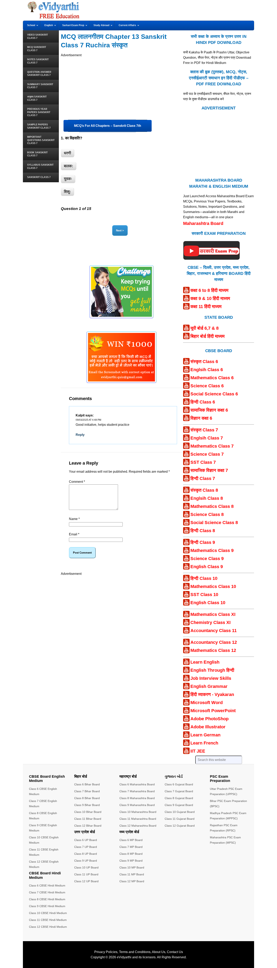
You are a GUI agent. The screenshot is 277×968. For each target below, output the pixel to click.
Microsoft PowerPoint (213, 710)
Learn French (204, 743)
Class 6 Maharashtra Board (137, 784)
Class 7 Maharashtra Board (137, 791)
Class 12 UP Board (86, 881)
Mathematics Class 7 (212, 446)
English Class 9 (206, 566)
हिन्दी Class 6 (202, 402)
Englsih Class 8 (206, 498)
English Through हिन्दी (212, 670)
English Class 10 (207, 602)
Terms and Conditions (134, 952)
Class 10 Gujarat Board (180, 811)
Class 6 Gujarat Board (179, 784)
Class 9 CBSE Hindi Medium (47, 906)
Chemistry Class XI (210, 622)
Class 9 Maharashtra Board (137, 805)
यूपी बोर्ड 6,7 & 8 (204, 328)
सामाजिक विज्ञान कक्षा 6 (209, 410)
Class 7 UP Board (85, 846)
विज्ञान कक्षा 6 (201, 418)
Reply (80, 434)
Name (74, 519)
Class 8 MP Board (131, 853)
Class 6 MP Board (131, 840)
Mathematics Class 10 (213, 586)
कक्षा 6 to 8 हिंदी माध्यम (209, 290)
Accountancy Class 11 (213, 630)
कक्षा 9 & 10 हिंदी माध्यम (210, 298)
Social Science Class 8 (214, 522)
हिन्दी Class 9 (202, 542)
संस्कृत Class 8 (204, 490)
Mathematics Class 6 (212, 377)
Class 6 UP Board (85, 840)
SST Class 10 (204, 594)
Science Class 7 (207, 454)
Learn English (204, 662)
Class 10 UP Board (86, 867)
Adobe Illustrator (207, 726)
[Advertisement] (121, 86)
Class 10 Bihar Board (87, 811)
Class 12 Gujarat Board (180, 825)
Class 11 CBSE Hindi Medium (48, 919)
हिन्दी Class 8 (202, 530)
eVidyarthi (124, 957)
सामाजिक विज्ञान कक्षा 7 (209, 470)
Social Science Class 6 (214, 393)
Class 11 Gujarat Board (179, 818)
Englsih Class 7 (206, 438)
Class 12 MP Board (131, 881)
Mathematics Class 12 (213, 650)
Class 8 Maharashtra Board (137, 798)
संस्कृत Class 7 (204, 429)
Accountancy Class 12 (213, 642)
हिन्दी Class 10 (203, 578)
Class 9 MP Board (131, 860)
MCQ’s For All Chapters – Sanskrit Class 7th (107, 125)
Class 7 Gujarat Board (179, 791)
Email (74, 534)
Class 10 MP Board (131, 867)
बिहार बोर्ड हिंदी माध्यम (207, 336)
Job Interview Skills (210, 678)
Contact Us (175, 952)
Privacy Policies (105, 952)
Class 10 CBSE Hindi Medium (48, 913)
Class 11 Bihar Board (87, 818)
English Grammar (209, 686)
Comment (77, 481)
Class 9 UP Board (85, 860)
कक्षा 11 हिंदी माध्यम (205, 306)
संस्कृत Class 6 (204, 361)
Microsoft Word (206, 702)
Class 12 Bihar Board (87, 825)
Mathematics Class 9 (212, 550)
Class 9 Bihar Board (87, 805)
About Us (158, 952)
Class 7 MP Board (131, 846)
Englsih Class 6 (206, 369)
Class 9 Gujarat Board (179, 805)
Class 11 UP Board (86, 874)
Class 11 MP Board (131, 874)
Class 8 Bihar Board (87, 798)
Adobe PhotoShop (209, 718)
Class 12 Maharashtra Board (137, 825)
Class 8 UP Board (85, 853)
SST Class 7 (203, 462)
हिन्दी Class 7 (202, 478)
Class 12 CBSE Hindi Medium (48, 926)
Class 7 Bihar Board (87, 791)
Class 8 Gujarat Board (179, 798)
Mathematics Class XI (212, 614)
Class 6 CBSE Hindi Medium (47, 885)
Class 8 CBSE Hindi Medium (47, 899)
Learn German (205, 734)
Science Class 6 (207, 385)
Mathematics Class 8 (212, 506)
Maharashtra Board (203, 223)
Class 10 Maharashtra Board (137, 811)
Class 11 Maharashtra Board (137, 818)
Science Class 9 (207, 558)
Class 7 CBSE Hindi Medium (47, 892)
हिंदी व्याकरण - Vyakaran (212, 694)
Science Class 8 (207, 514)
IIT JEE (197, 751)
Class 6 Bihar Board (87, 784)
